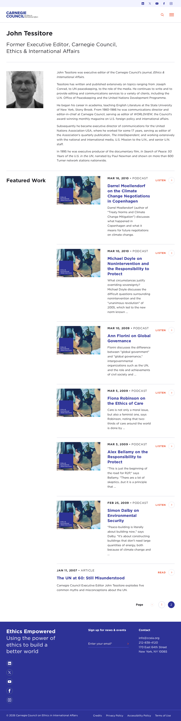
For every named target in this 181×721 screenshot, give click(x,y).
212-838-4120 (148, 642)
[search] (162, 15)
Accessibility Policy (139, 715)
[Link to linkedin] (142, 3)
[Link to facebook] (164, 3)
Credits (97, 715)
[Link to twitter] (149, 3)
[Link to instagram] (171, 3)
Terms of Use (163, 715)
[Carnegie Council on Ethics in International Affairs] (22, 14)
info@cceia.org (149, 638)
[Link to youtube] (156, 3)
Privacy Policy (114, 715)
